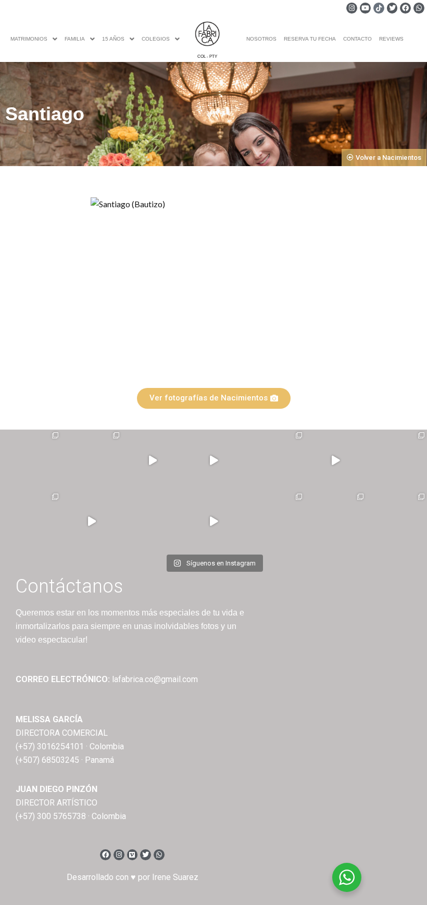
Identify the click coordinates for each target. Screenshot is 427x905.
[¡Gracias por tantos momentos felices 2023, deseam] (152, 460)
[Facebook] (405, 8)
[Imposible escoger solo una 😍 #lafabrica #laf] (30, 521)
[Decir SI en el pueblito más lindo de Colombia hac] (396, 521)
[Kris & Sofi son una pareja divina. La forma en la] (213, 460)
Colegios (156, 39)
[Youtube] (365, 8)
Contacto (357, 39)
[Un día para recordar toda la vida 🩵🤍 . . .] (30, 460)
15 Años (113, 39)
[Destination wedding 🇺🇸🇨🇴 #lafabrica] (335, 521)
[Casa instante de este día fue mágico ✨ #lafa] (91, 521)
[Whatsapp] (418, 8)
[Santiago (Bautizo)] (211, 286)
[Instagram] (351, 8)
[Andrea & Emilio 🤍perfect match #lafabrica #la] (396, 460)
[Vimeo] (132, 854)
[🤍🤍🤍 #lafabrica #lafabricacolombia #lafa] (152, 521)
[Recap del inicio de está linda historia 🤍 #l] (335, 460)
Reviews (391, 39)
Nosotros (261, 39)
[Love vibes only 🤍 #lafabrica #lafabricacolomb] (274, 521)
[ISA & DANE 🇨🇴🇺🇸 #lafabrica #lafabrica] (274, 460)
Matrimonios (28, 39)
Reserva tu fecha (310, 39)
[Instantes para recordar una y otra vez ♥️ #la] (213, 521)
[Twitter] (392, 8)
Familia (75, 39)
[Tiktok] (378, 8)
